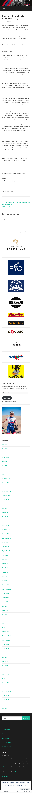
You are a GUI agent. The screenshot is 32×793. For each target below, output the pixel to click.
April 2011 (5, 670)
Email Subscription (8, 383)
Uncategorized (9, 191)
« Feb (3, 776)
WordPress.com (6, 746)
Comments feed (6, 742)
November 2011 (6, 640)
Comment (24, 231)
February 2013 (6, 580)
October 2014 (6, 495)
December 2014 (6, 487)
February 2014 (6, 529)
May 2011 (5, 665)
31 (15, 771)
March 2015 (5, 474)
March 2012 (5, 623)
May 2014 (5, 516)
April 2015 (5, 470)
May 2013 (5, 567)
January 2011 (5, 682)
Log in (3, 733)
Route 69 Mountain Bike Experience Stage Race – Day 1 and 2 (8, 204)
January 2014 (5, 533)
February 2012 (6, 627)
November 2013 (6, 542)
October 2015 (6, 457)
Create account (6, 729)
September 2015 (6, 461)
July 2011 (4, 657)
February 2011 (6, 678)
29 (7, 771)
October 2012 (6, 593)
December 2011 (6, 636)
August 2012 (5, 602)
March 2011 (5, 674)
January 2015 (5, 482)
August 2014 (5, 504)
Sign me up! (7, 398)
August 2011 (5, 653)
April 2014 (5, 521)
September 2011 (6, 648)
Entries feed (5, 738)
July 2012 (4, 606)
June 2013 (5, 563)
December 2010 (6, 687)
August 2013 (5, 555)
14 (3, 766)
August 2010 (5, 704)
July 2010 (4, 708)
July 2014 (4, 508)
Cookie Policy (5, 786)
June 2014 (5, 512)
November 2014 (6, 491)
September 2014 (6, 499)
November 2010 (6, 691)
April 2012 (5, 619)
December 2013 (6, 538)
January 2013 (5, 585)
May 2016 (5, 448)
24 (15, 769)
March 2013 (5, 576)
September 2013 (6, 551)
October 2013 (6, 546)
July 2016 (4, 444)
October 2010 (6, 695)
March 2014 (5, 525)
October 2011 (6, 644)
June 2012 (5, 610)
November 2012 (6, 589)
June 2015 (5, 465)
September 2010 (6, 699)
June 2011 (5, 661)
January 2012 (5, 631)
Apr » (7, 776)
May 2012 (5, 614)
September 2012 (6, 597)
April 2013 (5, 572)
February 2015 (6, 478)
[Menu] (4, 8)
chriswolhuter (15, 21)
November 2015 (6, 453)
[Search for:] (16, 718)
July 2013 (4, 559)
